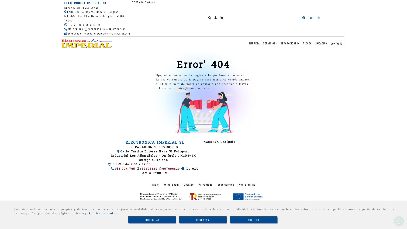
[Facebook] (304, 18)
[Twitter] (311, 18)
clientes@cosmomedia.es (191, 88)
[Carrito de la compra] (221, 18)
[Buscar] (210, 18)
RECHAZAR (202, 220)
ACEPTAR (253, 220)
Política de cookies (103, 213)
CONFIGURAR (152, 220)
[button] (215, 18)
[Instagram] (318, 18)
